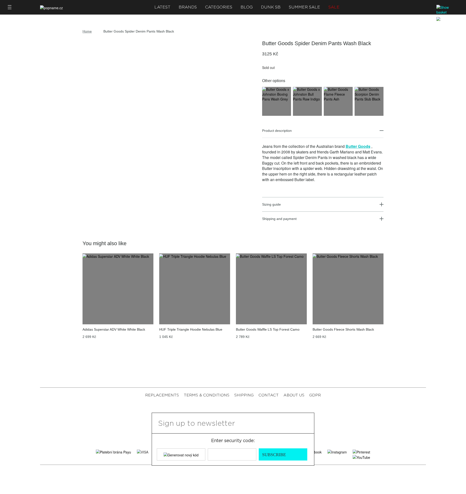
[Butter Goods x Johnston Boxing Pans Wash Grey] (276, 93)
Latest (162, 7)
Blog (247, 7)
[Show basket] (448, 9)
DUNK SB (271, 7)
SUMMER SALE (304, 7)
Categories (218, 7)
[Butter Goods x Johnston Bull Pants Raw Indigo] (307, 93)
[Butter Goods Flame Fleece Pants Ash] (338, 93)
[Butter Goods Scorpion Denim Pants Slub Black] (369, 93)
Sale (334, 7)
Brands (188, 7)
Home (87, 31)
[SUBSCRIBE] (307, 423)
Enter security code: (233, 441)
